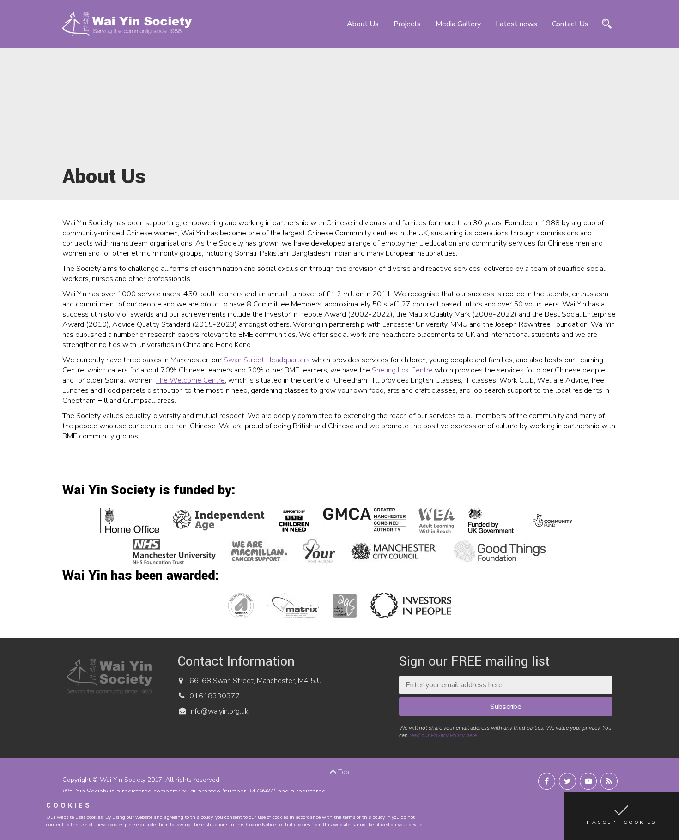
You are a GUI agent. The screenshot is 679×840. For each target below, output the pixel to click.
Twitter (567, 781)
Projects (407, 24)
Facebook (546, 781)
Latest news (516, 24)
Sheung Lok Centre (402, 370)
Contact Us (570, 24)
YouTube (588, 781)
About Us (363, 24)
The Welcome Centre (190, 380)
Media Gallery (458, 24)
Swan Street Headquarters (267, 360)
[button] (621, 816)
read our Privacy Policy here (443, 735)
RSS (609, 781)
